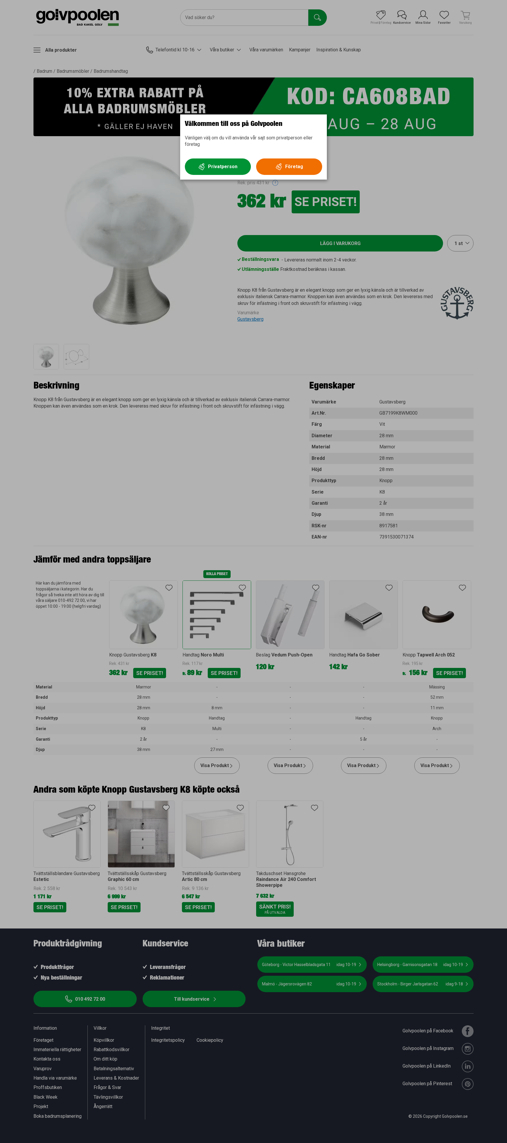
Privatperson (222, 166)
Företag (294, 166)
